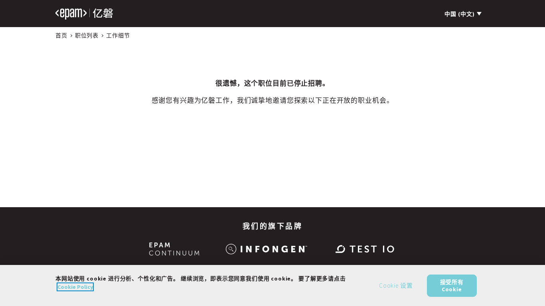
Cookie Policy (75, 286)
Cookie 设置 (396, 285)
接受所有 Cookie (452, 285)
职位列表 (87, 35)
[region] (272, 285)
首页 (61, 35)
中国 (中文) (459, 14)
